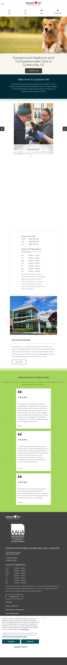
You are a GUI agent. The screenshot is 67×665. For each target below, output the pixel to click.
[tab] (26, 252)
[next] (65, 129)
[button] (2, 4)
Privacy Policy (25, 629)
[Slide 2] (32, 156)
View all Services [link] (12, 606)
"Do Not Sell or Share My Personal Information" (14, 636)
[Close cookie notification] (43, 618)
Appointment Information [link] (15, 609)
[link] (33, 3)
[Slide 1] (30, 156)
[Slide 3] (34, 156)
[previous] (2, 129)
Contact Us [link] (33, 71)
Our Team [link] (19, 362)
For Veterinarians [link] (12, 613)
